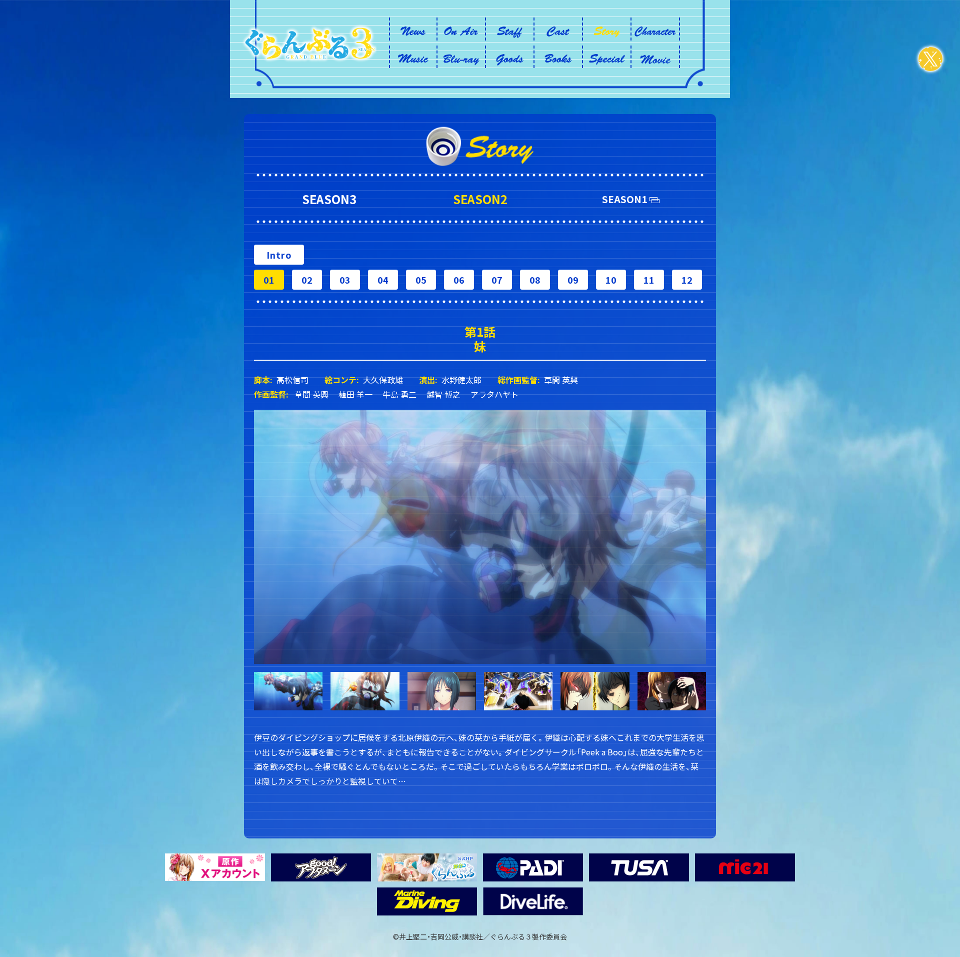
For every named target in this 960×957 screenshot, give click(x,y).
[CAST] (558, 29)
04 (384, 279)
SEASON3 (329, 199)
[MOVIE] (655, 57)
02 (308, 279)
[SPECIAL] (606, 57)
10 (612, 279)
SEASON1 (624, 199)
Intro (279, 254)
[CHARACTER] (655, 29)
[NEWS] (413, 29)
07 (498, 279)
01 (270, 279)
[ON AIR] (461, 29)
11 (650, 279)
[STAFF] (510, 29)
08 (536, 279)
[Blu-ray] (461, 57)
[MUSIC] (413, 57)
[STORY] (606, 29)
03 (346, 279)
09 (574, 279)
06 (460, 279)
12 (688, 279)
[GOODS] (510, 57)
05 (422, 279)
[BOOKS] (558, 57)
